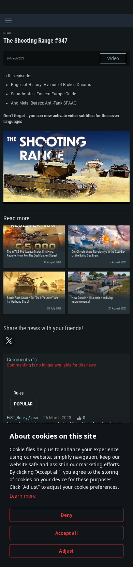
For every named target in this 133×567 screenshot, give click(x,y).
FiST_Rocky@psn (22, 417)
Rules (19, 393)
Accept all (66, 533)
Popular (23, 404)
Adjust (66, 551)
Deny (67, 515)
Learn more (23, 496)
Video (113, 58)
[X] (9, 341)
